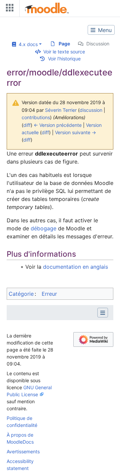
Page (64, 43)
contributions (36, 117)
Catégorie (21, 293)
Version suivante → (75, 132)
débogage (43, 228)
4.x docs (27, 44)
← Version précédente (58, 125)
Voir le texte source (64, 51)
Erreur (49, 293)
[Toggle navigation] (8, 9)
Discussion (97, 43)
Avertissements (23, 451)
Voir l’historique (64, 58)
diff (27, 125)
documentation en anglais (75, 266)
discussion (91, 110)
